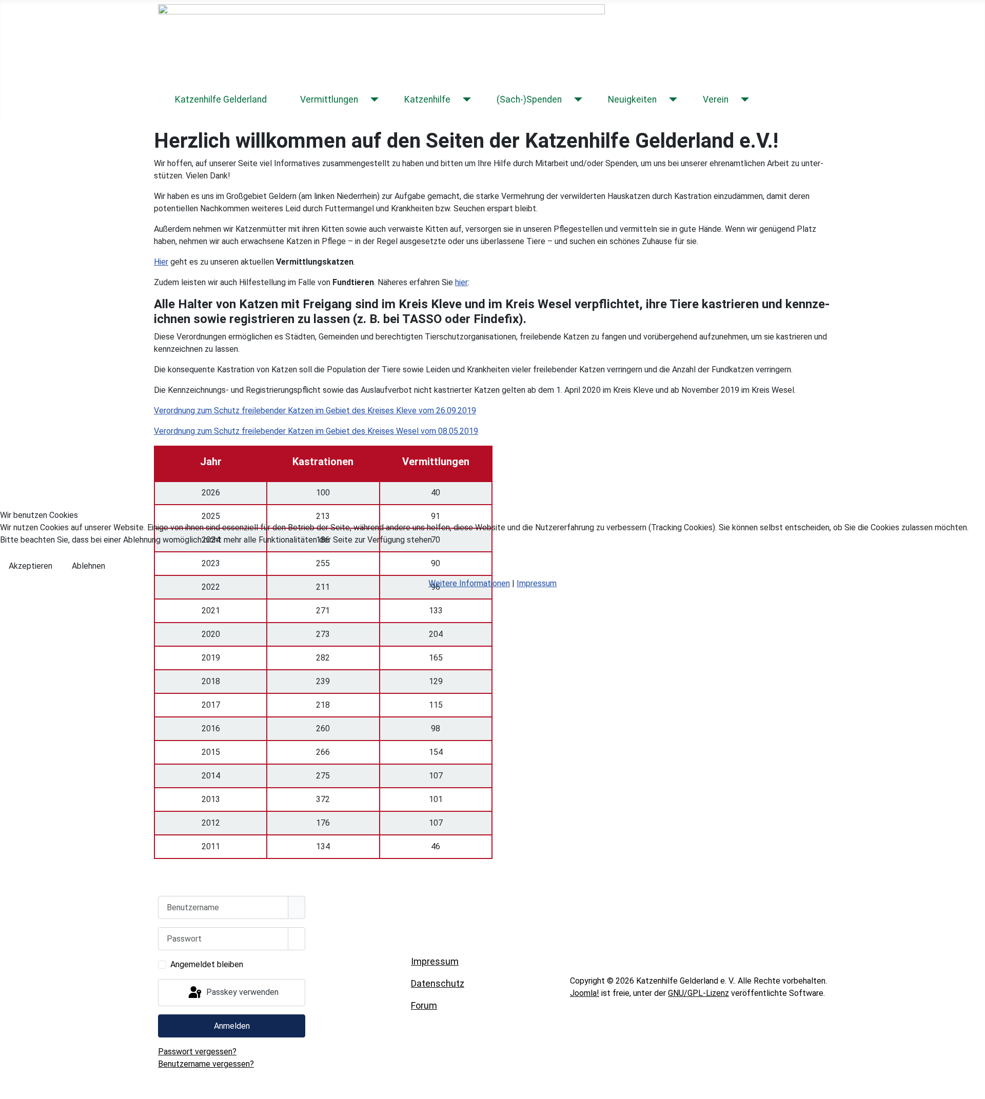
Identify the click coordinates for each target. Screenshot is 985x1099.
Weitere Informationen (469, 583)
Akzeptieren (30, 566)
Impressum (537, 583)
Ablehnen (88, 566)
